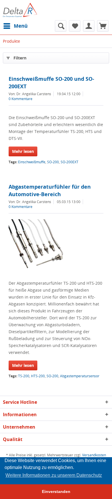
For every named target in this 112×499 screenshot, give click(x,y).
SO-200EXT (69, 162)
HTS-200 (38, 376)
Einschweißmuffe (31, 162)
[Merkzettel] (74, 26)
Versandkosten (94, 455)
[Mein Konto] (88, 26)
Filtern (19, 58)
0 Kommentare (20, 98)
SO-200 (53, 162)
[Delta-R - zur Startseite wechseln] (20, 10)
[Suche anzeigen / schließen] (60, 26)
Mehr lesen (23, 151)
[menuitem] (15, 26)
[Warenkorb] (103, 26)
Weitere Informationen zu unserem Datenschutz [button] (53, 475)
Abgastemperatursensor (79, 376)
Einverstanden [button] (56, 491)
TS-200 (23, 376)
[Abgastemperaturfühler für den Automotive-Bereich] (56, 248)
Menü (21, 25)
